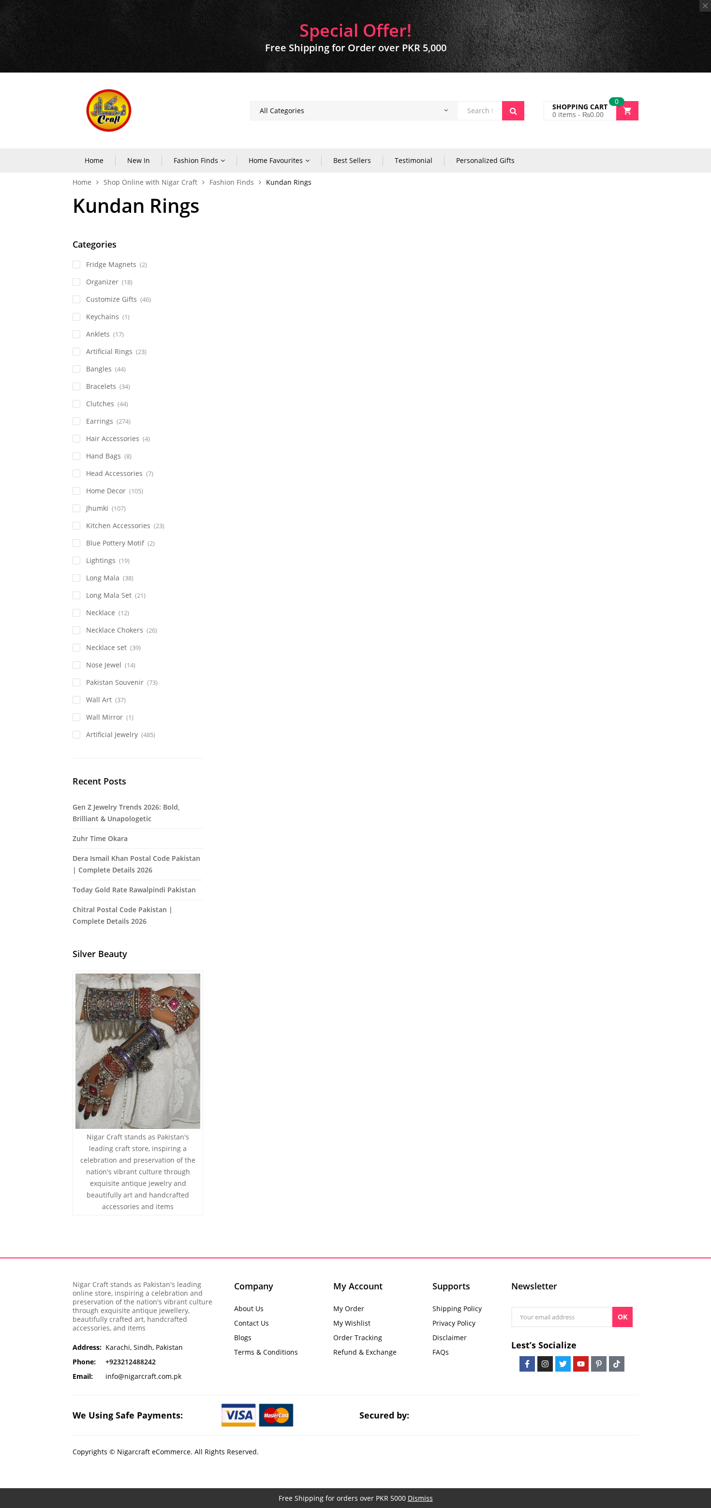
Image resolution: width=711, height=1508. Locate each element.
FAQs (440, 1352)
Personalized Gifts (485, 160)
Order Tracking (357, 1337)
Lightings (101, 560)
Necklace (100, 612)
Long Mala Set (109, 595)
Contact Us (251, 1323)
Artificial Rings (109, 351)
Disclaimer (449, 1337)
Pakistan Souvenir (115, 682)
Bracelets (101, 386)
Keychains (102, 316)
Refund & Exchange (365, 1352)
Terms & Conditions (266, 1352)
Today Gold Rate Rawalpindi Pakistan (134, 889)
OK (622, 1316)
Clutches (100, 403)
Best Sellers (352, 160)
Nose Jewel (103, 664)
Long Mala (102, 577)
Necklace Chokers (114, 630)
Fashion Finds (196, 160)
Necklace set (106, 647)
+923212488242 (130, 1361)
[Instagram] (545, 1364)
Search (513, 110)
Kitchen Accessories (118, 525)
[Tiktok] (616, 1364)
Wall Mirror (104, 717)
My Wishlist (351, 1323)
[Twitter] (563, 1364)
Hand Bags (103, 455)
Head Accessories (114, 473)
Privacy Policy (453, 1323)
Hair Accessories (112, 438)
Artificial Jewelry (112, 734)
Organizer (102, 281)
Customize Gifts (111, 299)
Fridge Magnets (111, 264)
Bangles (99, 368)
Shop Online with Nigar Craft (150, 182)
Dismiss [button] (420, 1498)
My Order (348, 1308)
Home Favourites (276, 160)
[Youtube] (581, 1364)
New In (138, 160)
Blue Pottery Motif (115, 542)
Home (94, 160)
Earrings (99, 421)
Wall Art (99, 699)
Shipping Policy (457, 1308)
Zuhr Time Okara (100, 838)
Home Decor (106, 490)
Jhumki (97, 508)
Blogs (243, 1337)
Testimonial (413, 160)
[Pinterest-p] (599, 1364)
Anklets (98, 334)
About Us (249, 1308)
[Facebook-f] (527, 1364)
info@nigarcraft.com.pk (143, 1376)
